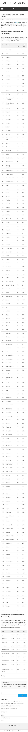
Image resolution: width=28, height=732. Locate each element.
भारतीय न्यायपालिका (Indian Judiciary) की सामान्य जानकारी (11, 701)
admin (4, 19)
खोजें (1, 693)
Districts (2, 715)
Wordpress (20, 730)
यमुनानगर (17, 22)
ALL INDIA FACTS (14, 2)
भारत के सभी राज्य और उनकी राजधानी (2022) (9, 708)
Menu (14, 8)
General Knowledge (5, 717)
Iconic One (6, 730)
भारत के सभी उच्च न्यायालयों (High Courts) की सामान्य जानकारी (12, 703)
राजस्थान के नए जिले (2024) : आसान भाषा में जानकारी (10, 705)
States (2, 720)
